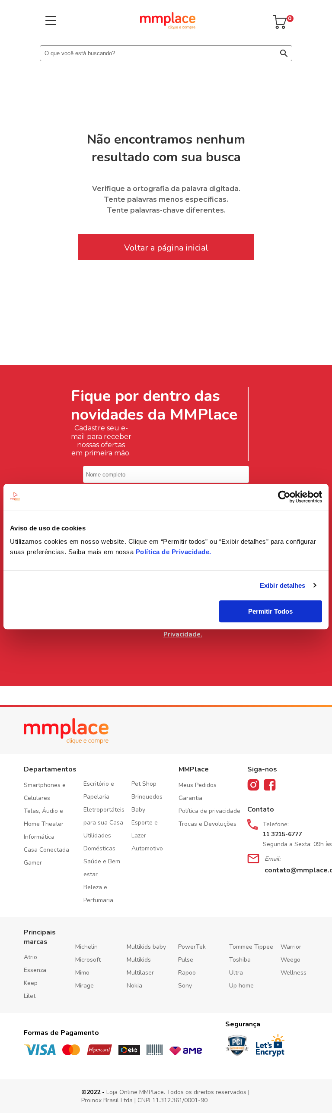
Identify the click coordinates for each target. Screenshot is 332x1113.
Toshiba (240, 960)
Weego (290, 960)
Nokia (134, 985)
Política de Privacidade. (182, 630)
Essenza (35, 970)
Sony (185, 985)
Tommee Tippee (251, 947)
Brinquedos (147, 797)
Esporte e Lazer (144, 829)
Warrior (291, 947)
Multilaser (140, 973)
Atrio (30, 957)
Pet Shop (143, 784)
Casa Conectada (46, 850)
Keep (31, 983)
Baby (138, 810)
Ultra (236, 973)
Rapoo (187, 973)
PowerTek (192, 947)
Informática (39, 837)
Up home (241, 985)
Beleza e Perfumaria (98, 893)
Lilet (29, 996)
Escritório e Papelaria (98, 790)
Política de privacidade (209, 811)
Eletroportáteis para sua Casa (103, 816)
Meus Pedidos (198, 785)
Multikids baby (146, 947)
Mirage (84, 985)
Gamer (33, 863)
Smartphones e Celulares (45, 791)
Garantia (190, 798)
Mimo (82, 973)
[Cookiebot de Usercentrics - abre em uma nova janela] (284, 496)
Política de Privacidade (173, 551)
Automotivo (147, 848)
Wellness (293, 973)
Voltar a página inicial (166, 248)
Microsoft (88, 960)
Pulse (185, 960)
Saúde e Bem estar (101, 867)
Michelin (86, 947)
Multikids (139, 960)
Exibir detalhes (283, 585)
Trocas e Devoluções (207, 824)
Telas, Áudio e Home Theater (44, 817)
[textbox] (166, 53)
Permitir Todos (270, 611)
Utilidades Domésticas (99, 842)
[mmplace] (167, 27)
